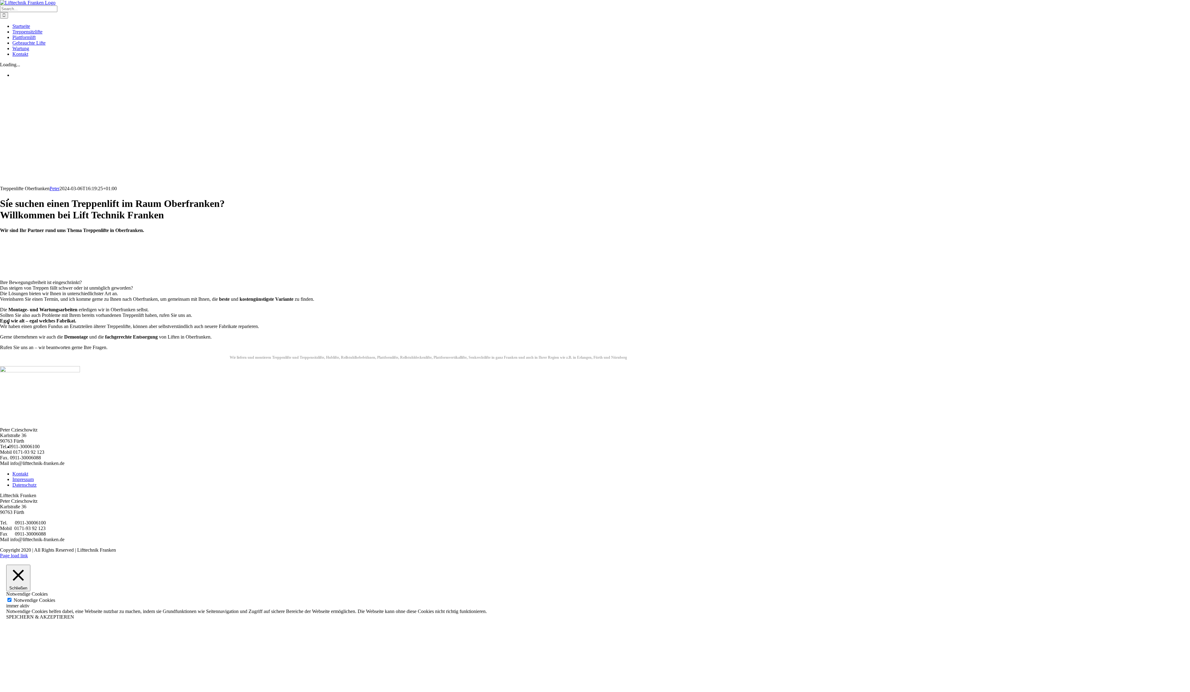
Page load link (14, 555)
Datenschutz (24, 485)
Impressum (23, 479)
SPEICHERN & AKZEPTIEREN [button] (40, 617)
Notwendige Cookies (34, 600)
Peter (55, 188)
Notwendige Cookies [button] (27, 594)
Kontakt (20, 473)
